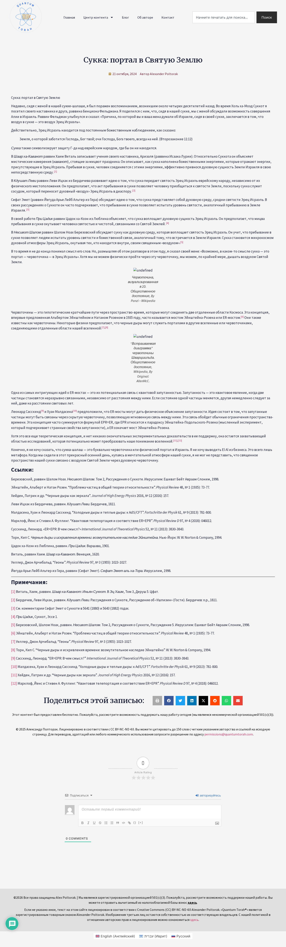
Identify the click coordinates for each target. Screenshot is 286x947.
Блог (125, 17)
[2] (13, 600)
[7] (13, 641)
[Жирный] (82, 822)
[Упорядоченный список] (106, 822)
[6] (13, 633)
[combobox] (223, 17)
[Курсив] (88, 822)
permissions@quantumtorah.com (228, 734)
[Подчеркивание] (94, 822)
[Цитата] (118, 822)
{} (134, 822)
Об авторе (145, 17)
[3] (13, 608)
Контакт (167, 17)
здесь (194, 920)
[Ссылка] (129, 822)
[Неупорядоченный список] (112, 822)
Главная (69, 17)
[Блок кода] (123, 822)
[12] (180, 440)
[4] (13, 616)
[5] (13, 625)
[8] (106, 327)
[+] (140, 822)
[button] (157, 700)
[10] (14, 666)
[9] (13, 658)
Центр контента (95, 17)
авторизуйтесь (210, 795)
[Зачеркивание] (100, 822)
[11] (14, 675)
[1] (13, 591)
